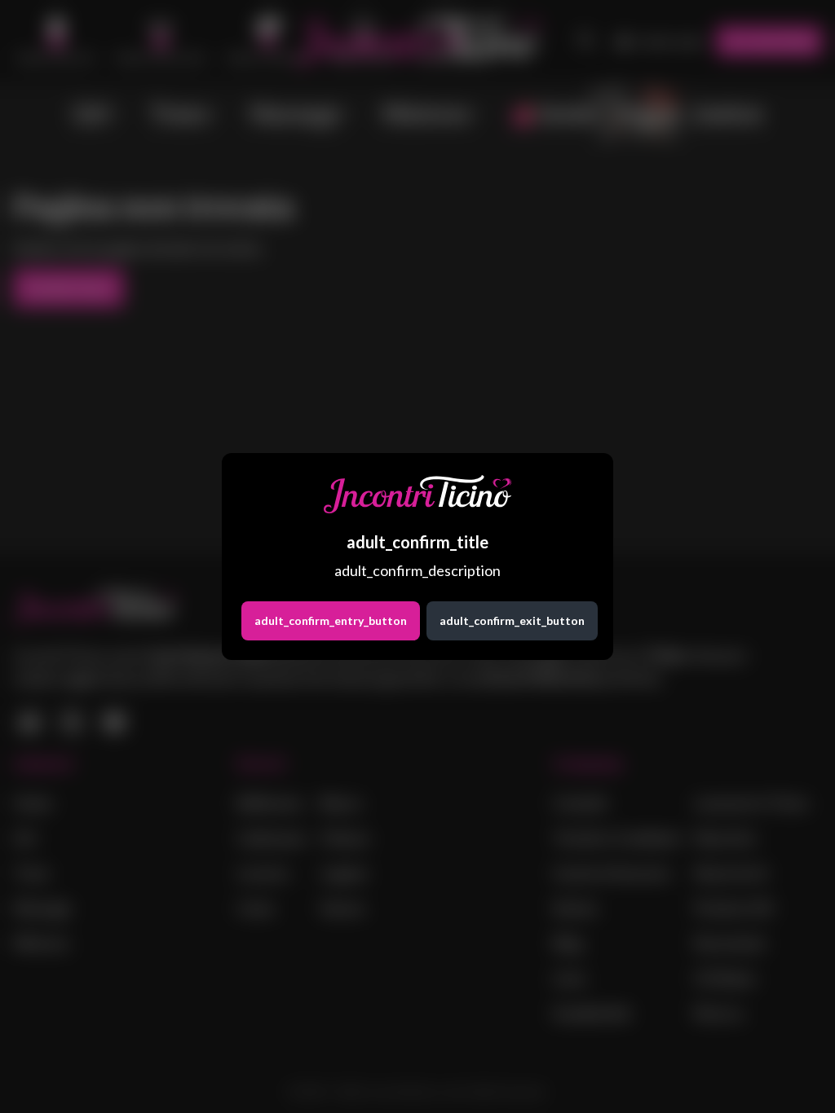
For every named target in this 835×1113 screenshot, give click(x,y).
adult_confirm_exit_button (512, 620)
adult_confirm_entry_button (330, 620)
